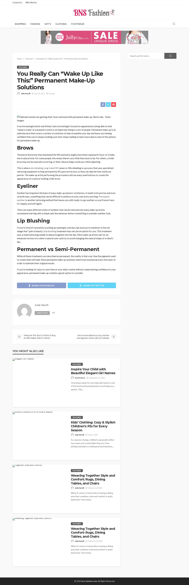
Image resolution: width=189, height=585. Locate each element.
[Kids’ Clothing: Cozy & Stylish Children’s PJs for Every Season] (33, 413)
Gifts (47, 24)
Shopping (20, 24)
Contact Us (17, 2)
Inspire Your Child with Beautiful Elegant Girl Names (93, 371)
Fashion (35, 24)
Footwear (77, 24)
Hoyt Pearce (80, 378)
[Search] (173, 24)
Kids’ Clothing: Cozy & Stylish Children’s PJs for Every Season (93, 426)
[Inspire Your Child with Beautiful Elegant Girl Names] (23, 360)
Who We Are (31, 2)
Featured (23, 67)
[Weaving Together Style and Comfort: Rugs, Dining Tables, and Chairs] (27, 466)
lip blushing (50, 231)
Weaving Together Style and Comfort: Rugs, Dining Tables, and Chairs (93, 479)
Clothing (61, 24)
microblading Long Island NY (44, 168)
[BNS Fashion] (94, 12)
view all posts (42, 313)
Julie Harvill (25, 93)
